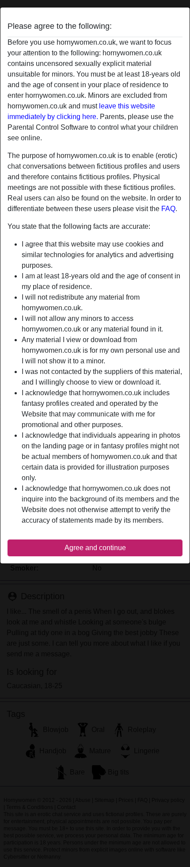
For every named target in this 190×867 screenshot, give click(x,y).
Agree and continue (95, 547)
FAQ (168, 208)
